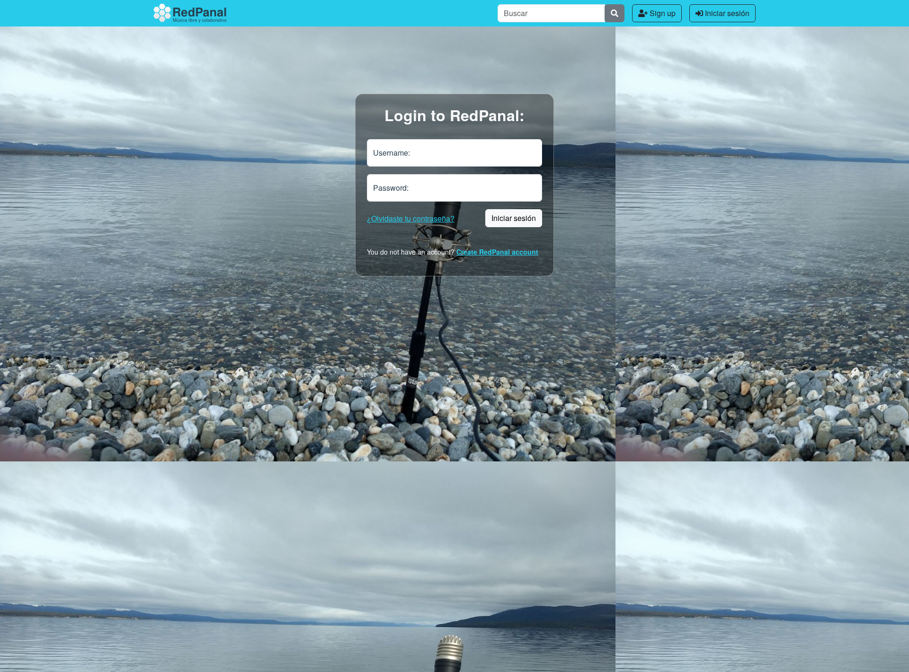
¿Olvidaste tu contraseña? (410, 218)
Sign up (662, 13)
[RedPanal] (189, 13)
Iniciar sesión (726, 13)
